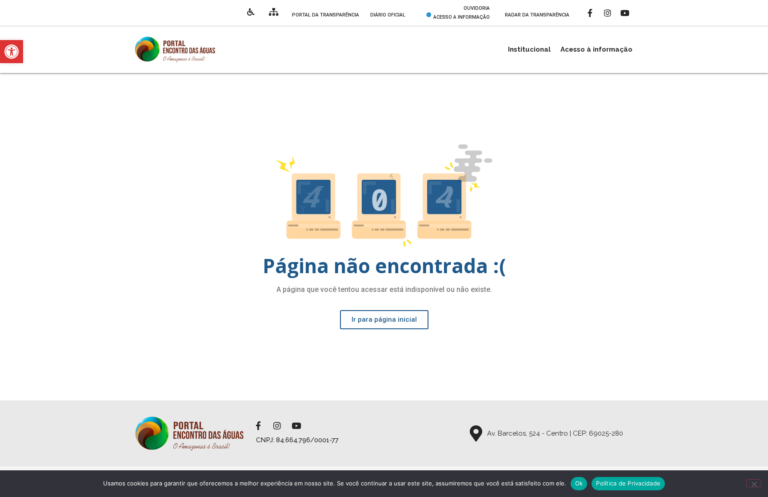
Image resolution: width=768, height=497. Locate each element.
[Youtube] (625, 13)
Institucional (529, 49)
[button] (11, 51)
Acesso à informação (596, 49)
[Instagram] (608, 13)
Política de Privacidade (628, 483)
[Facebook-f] (590, 13)
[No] (753, 483)
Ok (579, 483)
